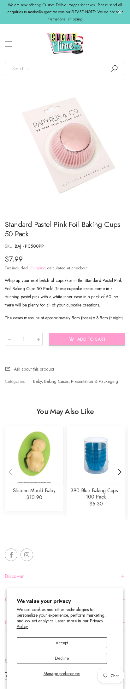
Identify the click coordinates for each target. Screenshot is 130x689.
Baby (37, 381)
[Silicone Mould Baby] (34, 455)
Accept (62, 643)
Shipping (38, 268)
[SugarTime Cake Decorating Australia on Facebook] (11, 554)
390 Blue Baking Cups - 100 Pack (96, 493)
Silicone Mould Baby (34, 490)
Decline (61, 658)
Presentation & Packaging (94, 381)
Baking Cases (56, 381)
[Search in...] (114, 68)
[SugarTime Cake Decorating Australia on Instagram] (27, 554)
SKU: (10, 246)
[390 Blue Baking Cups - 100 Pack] (96, 455)
